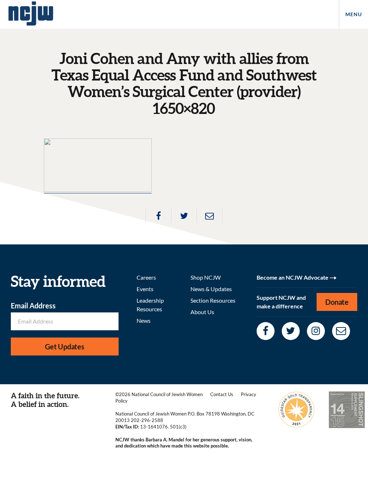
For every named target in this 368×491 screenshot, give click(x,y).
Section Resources (212, 300)
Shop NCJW (205, 277)
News (144, 320)
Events (145, 288)
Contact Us (221, 394)
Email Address (33, 305)
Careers (146, 277)
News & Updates (211, 288)
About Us (202, 311)
